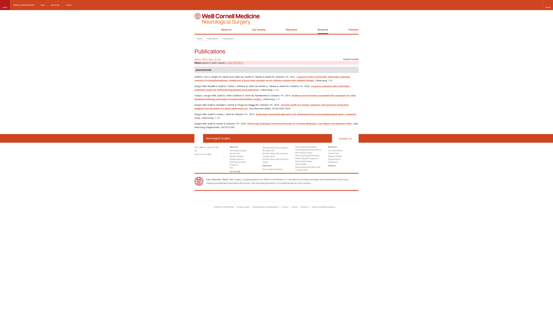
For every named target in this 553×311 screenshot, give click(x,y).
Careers (285, 207)
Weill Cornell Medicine (23, 4)
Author (197, 59)
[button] (548, 5)
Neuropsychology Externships (307, 155)
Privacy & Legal (243, 207)
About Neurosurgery (238, 150)
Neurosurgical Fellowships (306, 147)
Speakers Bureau (237, 159)
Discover (55, 4)
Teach (69, 4)
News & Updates (236, 156)
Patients (354, 29)
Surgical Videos (334, 159)
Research (323, 29)
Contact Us (345, 138)
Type (210, 59)
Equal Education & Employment (265, 207)
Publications (333, 162)
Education (291, 29)
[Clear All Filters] (235, 62)
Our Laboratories (335, 150)
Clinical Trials (333, 153)
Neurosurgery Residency (273, 169)
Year (218, 59)
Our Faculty (258, 29)
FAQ (231, 168)
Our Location (198, 138)
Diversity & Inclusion (238, 162)
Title (204, 59)
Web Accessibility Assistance (323, 207)
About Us (226, 29)
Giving (294, 207)
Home (197, 29)
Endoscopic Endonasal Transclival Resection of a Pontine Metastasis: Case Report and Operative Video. (299, 123)
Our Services (235, 153)
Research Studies (335, 156)
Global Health (300, 164)
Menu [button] (5, 7)
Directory (304, 207)
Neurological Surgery (218, 138)
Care (42, 4)
